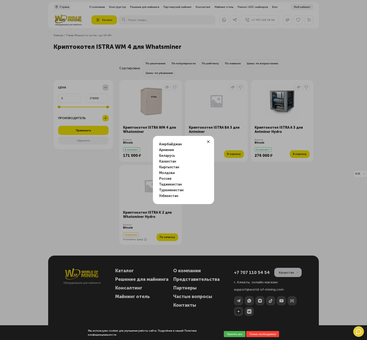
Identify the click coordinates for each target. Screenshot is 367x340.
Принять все (234, 334)
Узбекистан (168, 196)
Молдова (167, 173)
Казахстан (167, 161)
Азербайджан (170, 144)
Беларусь (167, 156)
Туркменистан (171, 190)
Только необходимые (262, 334)
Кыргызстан (169, 167)
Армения (166, 150)
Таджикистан (170, 184)
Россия (165, 179)
